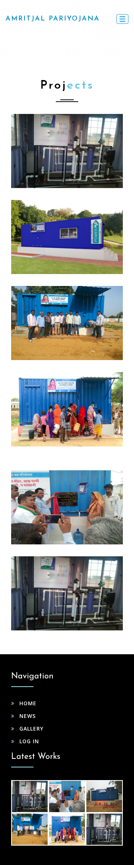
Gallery (31, 728)
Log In (29, 741)
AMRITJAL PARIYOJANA (53, 19)
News (27, 715)
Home (27, 703)
